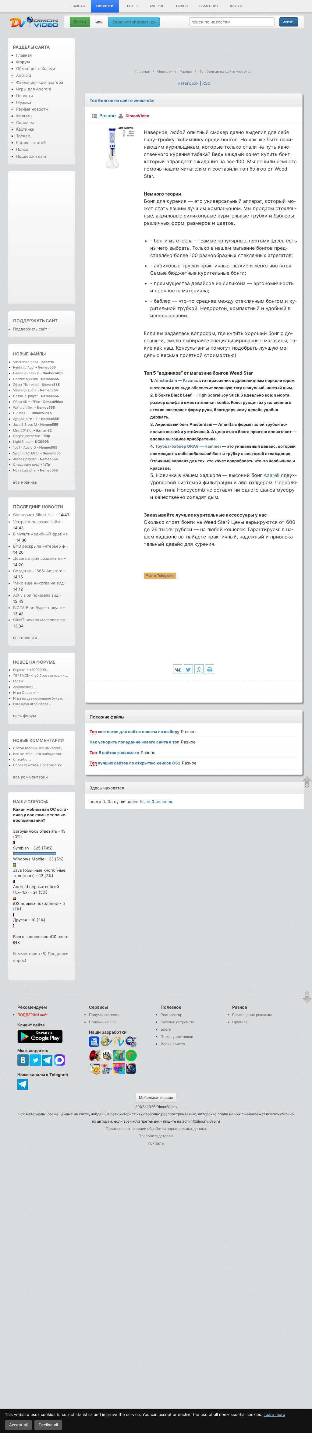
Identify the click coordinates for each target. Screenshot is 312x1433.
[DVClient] (119, 1041)
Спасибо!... (22, 759)
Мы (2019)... (23, 430)
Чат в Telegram (160, 575)
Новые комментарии (38, 740)
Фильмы (24, 115)
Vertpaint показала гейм (36, 521)
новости (52, 506)
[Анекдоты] (119, 1059)
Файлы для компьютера (39, 82)
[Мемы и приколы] (106, 1041)
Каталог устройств (177, 1022)
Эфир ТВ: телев (25, 385)
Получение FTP (103, 1022)
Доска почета (173, 1044)
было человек (156, 801)
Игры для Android (33, 88)
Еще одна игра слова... (32, 704)
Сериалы (25, 122)
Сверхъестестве (26, 436)
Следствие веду (26, 464)
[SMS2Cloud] (131, 1041)
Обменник (208, 6)
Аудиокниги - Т (25, 419)
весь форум (24, 715)
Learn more (274, 1414)
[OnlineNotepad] (94, 1041)
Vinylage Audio (25, 390)
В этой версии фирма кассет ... (38, 748)
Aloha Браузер (25, 459)
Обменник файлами (35, 68)
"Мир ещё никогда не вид (38, 583)
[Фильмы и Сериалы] (131, 1073)
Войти (80, 21)
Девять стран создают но (38, 558)
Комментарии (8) (30, 953)
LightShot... (22, 441)
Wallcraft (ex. (23, 407)
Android (157, 6)
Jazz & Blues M (25, 424)
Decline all (48, 1424)
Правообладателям (156, 1136)
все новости (25, 637)
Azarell (271, 475)
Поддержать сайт (35, 320)
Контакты (156, 1143)
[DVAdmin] (94, 1069)
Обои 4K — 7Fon (26, 402)
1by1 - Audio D (24, 447)
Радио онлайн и (26, 373)
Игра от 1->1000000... (31, 670)
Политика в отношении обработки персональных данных (156, 1128)
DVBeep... (20, 413)
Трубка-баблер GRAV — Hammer (188, 446)
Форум (236, 6)
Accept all (18, 1424)
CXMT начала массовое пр (39, 619)
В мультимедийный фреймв (40, 533)
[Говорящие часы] (94, 1055)
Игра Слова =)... (26, 692)
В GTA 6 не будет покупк (37, 607)
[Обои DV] (119, 1073)
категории (188, 83)
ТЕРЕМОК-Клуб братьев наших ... (40, 675)
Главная (77, 6)
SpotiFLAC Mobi (26, 453)
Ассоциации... (24, 687)
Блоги (166, 1029)
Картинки (25, 129)
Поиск (22, 149)
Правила (240, 1022)
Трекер (131, 6)
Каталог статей (31, 142)
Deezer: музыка (25, 379)
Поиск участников (177, 1036)
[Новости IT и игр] (106, 1073)
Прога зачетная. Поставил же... (39, 765)
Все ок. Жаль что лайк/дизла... (38, 754)
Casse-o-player (25, 396)
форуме (45, 662)
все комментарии (30, 777)
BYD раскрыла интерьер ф (39, 546)
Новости (104, 6)
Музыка (23, 102)
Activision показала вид (35, 595)
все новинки (25, 482)
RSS (206, 83)
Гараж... (19, 681)
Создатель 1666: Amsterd (37, 570)
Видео (182, 6)
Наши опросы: (30, 801)
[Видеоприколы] (106, 1059)
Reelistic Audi (23, 367)
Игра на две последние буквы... (39, 698)
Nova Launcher (25, 470)
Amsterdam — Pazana (175, 380)
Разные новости (32, 109)
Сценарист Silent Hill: (34, 514)
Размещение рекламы (252, 1014)
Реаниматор (171, 1014)
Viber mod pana (25, 362)
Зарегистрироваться (134, 21)
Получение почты (104, 1014)
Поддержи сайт (31, 156)
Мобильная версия (156, 1097)
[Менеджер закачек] (131, 1055)
